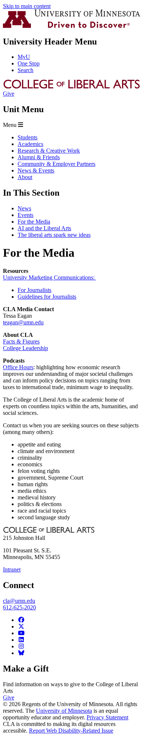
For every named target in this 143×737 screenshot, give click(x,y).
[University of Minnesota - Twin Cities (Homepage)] (71, 26)
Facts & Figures (21, 341)
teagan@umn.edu (23, 322)
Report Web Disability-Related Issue (71, 730)
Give (8, 93)
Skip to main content (27, 6)
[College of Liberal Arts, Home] (71, 87)
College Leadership (25, 348)
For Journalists (34, 290)
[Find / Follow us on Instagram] (21, 646)
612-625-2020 (19, 607)
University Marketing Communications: (49, 277)
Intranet (12, 569)
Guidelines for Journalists (47, 296)
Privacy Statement (107, 717)
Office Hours (18, 367)
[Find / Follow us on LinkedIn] (21, 640)
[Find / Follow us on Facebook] (21, 620)
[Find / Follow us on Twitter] (21, 626)
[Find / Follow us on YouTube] (21, 633)
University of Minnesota (64, 711)
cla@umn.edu (19, 601)
